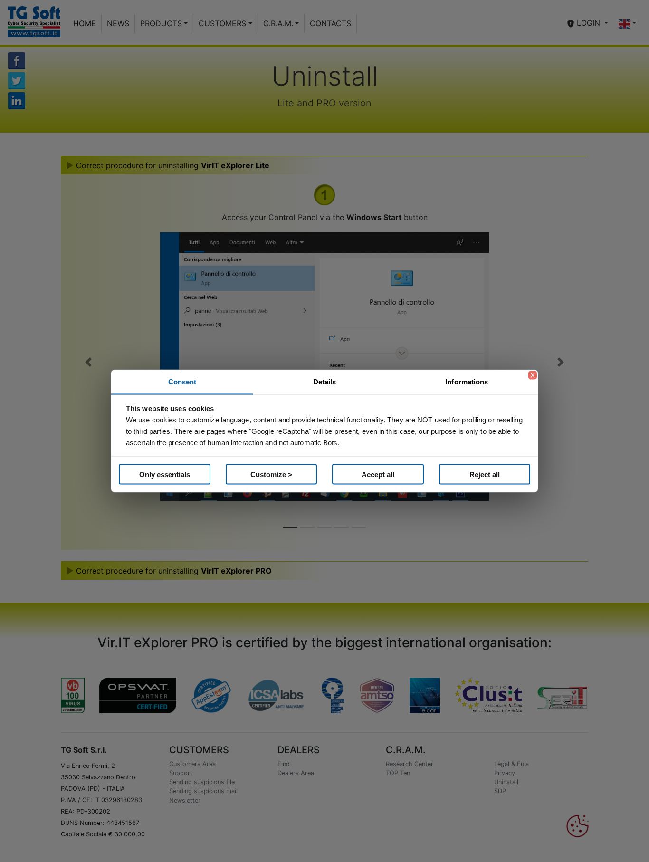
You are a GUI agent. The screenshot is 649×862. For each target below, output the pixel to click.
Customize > (271, 474)
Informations (466, 382)
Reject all (484, 474)
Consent (182, 382)
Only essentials (164, 474)
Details (324, 382)
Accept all (378, 474)
